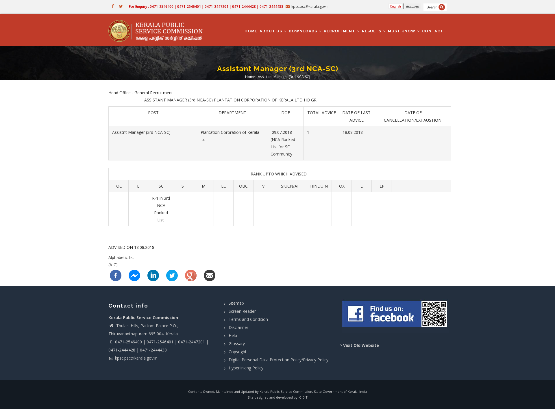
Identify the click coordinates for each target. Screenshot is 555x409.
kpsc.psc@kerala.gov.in (136, 358)
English (395, 6)
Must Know (402, 31)
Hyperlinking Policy (246, 368)
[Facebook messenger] (134, 275)
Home (251, 31)
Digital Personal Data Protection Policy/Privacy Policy (278, 359)
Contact (432, 31)
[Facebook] (115, 275)
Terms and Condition (248, 319)
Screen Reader (242, 311)
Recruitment (340, 31)
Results (372, 31)
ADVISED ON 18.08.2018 (131, 247)
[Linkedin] (153, 275)
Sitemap (236, 303)
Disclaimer (238, 327)
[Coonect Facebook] (395, 316)
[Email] (209, 275)
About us (271, 31)
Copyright (238, 351)
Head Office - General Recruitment (140, 92)
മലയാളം (412, 6)
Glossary (237, 343)
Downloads (303, 31)
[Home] (158, 30)
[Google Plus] (191, 275)
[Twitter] (172, 275)
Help (233, 335)
